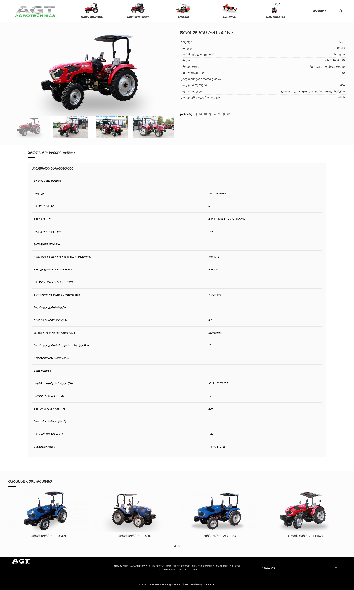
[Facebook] (196, 114)
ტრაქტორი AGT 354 (220, 536)
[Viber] (228, 114)
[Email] (205, 114)
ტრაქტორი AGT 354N (48, 536)
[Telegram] (223, 114)
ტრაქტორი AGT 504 (134, 536)
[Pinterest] (210, 114)
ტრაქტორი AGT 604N (305, 536)
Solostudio (209, 584)
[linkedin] (215, 114)
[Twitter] (200, 114)
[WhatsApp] (219, 114)
